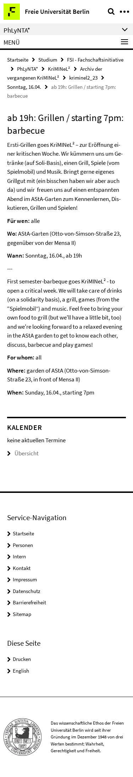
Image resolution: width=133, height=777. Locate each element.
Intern (19, 556)
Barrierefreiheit (29, 602)
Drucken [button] (22, 659)
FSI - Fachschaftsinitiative (95, 59)
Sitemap (22, 614)
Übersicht (27, 453)
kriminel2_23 (83, 77)
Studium (47, 59)
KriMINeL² (59, 68)
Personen (23, 545)
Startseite (17, 59)
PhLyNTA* (27, 68)
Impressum (25, 579)
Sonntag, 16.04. (24, 87)
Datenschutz (26, 591)
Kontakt (22, 568)
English (21, 670)
